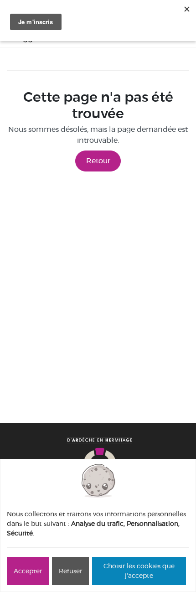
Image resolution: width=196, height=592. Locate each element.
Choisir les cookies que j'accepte (139, 571)
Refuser (70, 571)
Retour (98, 160)
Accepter (28, 571)
